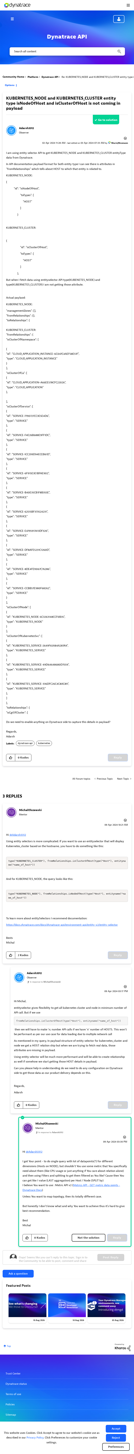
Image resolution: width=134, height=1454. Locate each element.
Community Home (13, 76)
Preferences (116, 1447)
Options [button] (9, 85)
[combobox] (67, 51)
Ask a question (18, 1273)
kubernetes (44, 743)
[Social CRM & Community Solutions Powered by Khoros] (123, 1347)
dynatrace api (25, 743)
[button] (116, 1429)
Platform (33, 77)
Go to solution (107, 120)
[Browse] (14, 18)
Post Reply (111, 1257)
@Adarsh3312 (17, 835)
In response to (45, 981)
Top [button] (9, 1346)
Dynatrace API (50, 77)
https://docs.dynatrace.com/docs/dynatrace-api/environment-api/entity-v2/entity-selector (62, 925)
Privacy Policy (35, 1437)
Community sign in (118, 19)
